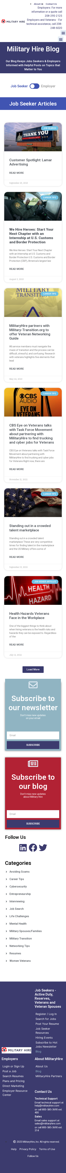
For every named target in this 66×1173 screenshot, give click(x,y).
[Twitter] (43, 847)
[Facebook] (33, 847)
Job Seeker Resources (43, 1030)
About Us (42, 1066)
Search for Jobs (46, 1019)
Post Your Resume (47, 1023)
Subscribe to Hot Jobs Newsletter (46, 1044)
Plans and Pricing (14, 1081)
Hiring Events (44, 1037)
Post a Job (9, 1071)
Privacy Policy (27, 1149)
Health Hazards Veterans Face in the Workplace (29, 616)
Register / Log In (46, 1014)
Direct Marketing (13, 1086)
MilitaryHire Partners (49, 1076)
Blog (38, 1051)
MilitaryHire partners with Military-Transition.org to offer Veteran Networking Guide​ (29, 332)
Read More (16, 172)
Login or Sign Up (13, 1066)
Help (14, 1149)
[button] (63, 33)
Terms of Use (47, 1149)
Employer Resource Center (15, 1093)
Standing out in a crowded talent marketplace (30, 528)
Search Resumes (13, 1076)
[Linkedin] (23, 847)
